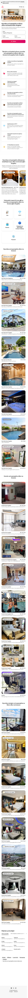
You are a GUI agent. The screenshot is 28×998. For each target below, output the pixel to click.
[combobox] (13, 33)
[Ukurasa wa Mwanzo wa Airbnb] (3, 7)
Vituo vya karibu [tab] (5, 933)
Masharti (16, 991)
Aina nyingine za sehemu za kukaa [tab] (18, 933)
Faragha (11, 991)
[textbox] (7, 37)
